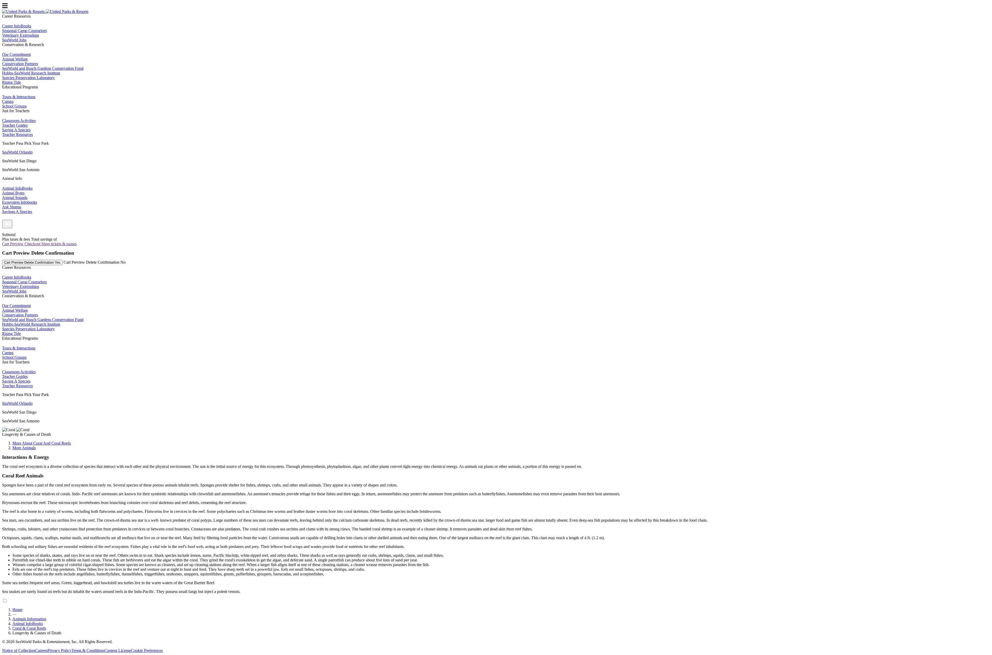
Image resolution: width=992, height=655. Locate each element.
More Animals (24, 448)
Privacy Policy (59, 650)
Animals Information (29, 619)
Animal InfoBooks (27, 623)
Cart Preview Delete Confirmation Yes (32, 262)
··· (14, 614)
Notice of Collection (18, 650)
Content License (117, 650)
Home (17, 609)
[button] (7, 224)
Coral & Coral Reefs (29, 628)
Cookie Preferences (147, 650)
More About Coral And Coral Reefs (41, 443)
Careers (41, 650)
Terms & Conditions (87, 650)
